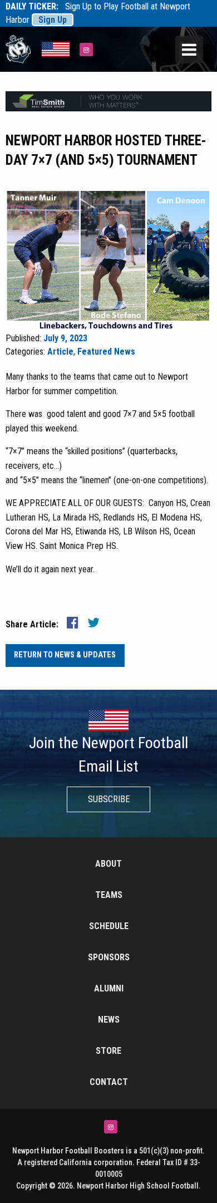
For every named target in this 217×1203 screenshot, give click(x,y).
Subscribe (109, 799)
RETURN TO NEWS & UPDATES (65, 655)
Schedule (109, 926)
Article (60, 351)
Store (108, 1050)
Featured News (106, 351)
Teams (108, 895)
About (108, 863)
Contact (109, 1082)
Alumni (109, 988)
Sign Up (52, 19)
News (109, 1019)
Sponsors (109, 957)
